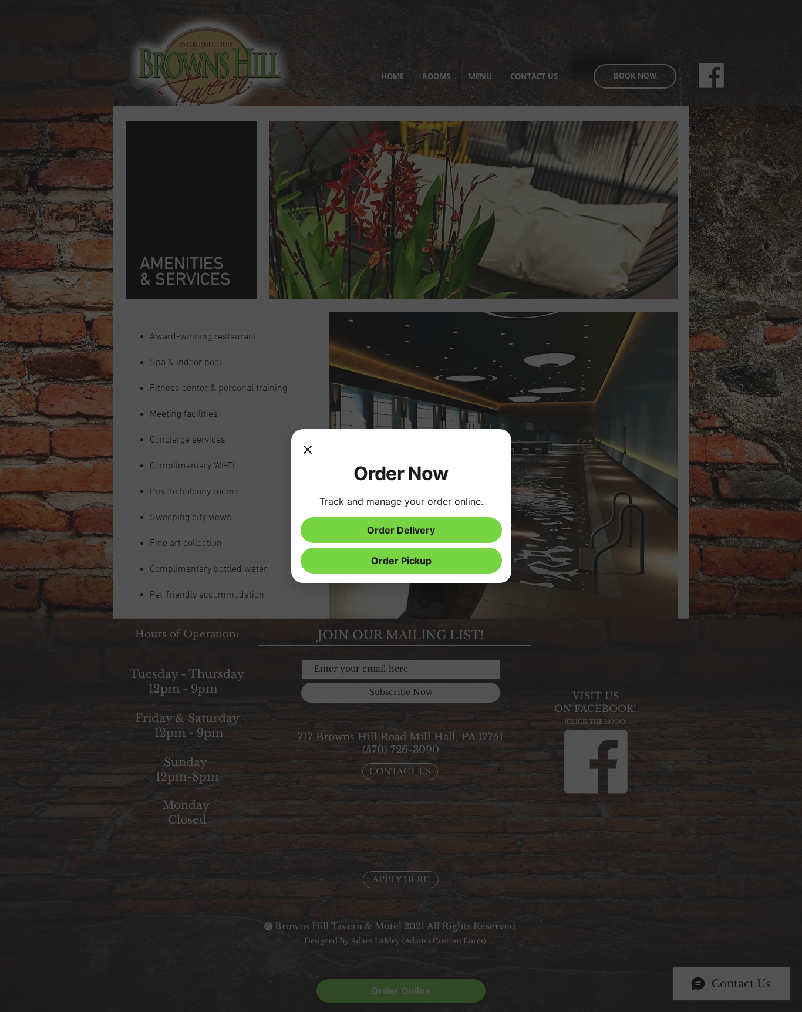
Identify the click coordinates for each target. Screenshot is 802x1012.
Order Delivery (401, 530)
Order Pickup (401, 560)
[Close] (307, 450)
